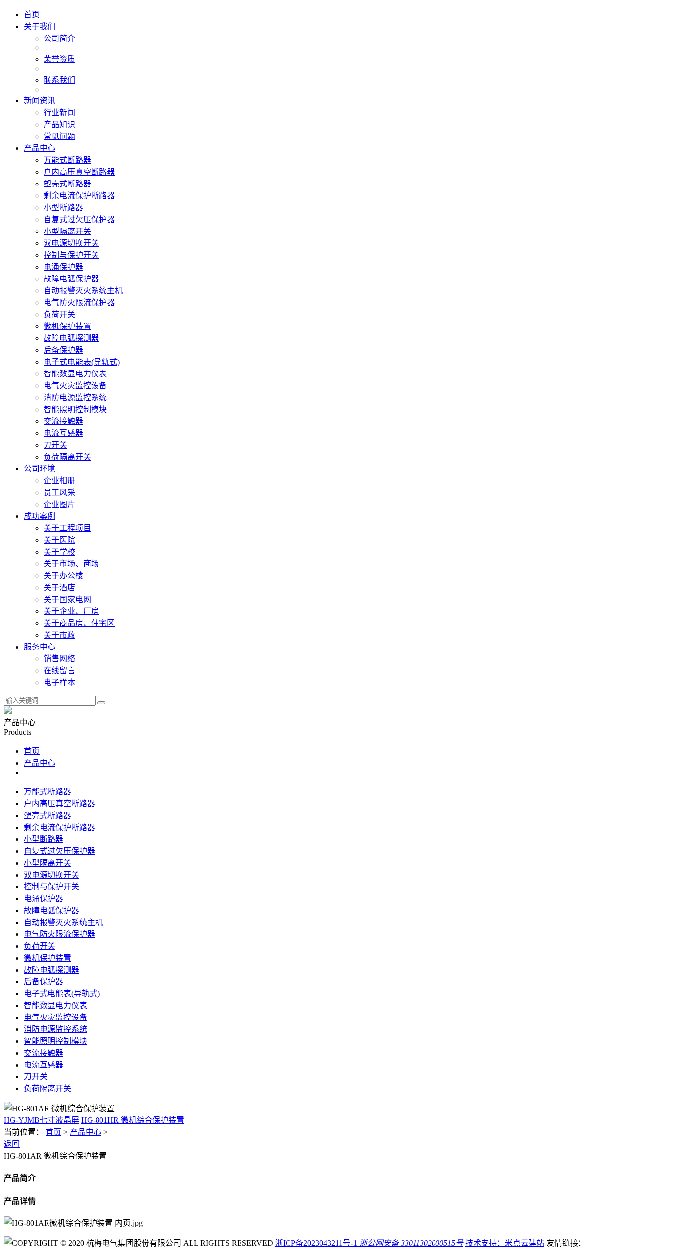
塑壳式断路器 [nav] (67, 184)
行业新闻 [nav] (59, 112)
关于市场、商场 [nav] (71, 563)
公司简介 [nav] (59, 38)
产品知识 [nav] (59, 124)
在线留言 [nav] (59, 670)
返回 (12, 1144)
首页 (32, 751)
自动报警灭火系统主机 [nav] (83, 290)
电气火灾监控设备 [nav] (75, 385)
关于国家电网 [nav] (67, 599)
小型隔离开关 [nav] (67, 231)
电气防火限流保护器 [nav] (79, 302)
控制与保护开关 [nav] (71, 255)
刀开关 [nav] (55, 445)
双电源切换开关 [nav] (71, 243)
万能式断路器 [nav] (67, 160)
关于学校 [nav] (59, 552)
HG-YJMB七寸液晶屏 (41, 1120)
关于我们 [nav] (39, 26)
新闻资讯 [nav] (39, 100)
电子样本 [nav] (59, 682)
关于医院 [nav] (59, 540)
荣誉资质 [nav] (59, 59)
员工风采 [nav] (59, 492)
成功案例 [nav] (39, 516)
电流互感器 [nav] (63, 433)
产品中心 (39, 763)
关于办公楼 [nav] (63, 575)
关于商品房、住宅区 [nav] (79, 623)
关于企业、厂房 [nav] (71, 611)
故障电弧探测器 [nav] (71, 338)
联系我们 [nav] (59, 80)
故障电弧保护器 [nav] (71, 279)
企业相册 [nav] (59, 480)
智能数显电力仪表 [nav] (75, 374)
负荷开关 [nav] (59, 314)
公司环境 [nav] (39, 468)
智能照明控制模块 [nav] (75, 409)
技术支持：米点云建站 (504, 1243)
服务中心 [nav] (39, 647)
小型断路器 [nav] (63, 207)
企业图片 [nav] (59, 504)
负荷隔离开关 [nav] (67, 457)
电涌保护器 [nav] (63, 267)
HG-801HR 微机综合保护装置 (132, 1120)
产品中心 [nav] (39, 148)
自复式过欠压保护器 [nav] (79, 219)
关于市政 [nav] (59, 635)
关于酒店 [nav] (59, 587)
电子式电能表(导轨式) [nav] (82, 362)
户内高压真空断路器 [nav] (79, 172)
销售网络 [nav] (59, 658)
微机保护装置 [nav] (67, 326)
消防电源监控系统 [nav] (75, 397)
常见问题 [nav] (59, 136)
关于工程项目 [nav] (67, 528)
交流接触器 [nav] (63, 421)
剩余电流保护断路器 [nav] (79, 195)
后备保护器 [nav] (63, 350)
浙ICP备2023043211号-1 (316, 1243)
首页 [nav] (32, 14)
